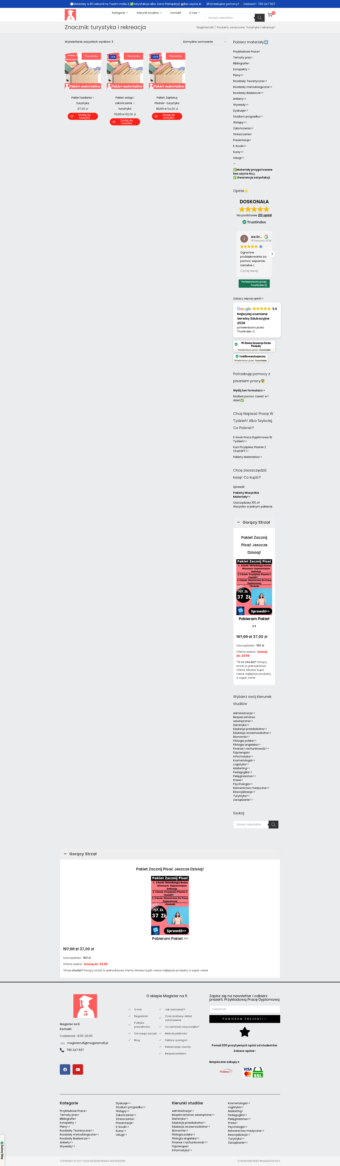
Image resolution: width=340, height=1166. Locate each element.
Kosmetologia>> (244, 760)
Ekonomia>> (241, 737)
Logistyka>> (241, 764)
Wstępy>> (240, 122)
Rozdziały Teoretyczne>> (250, 81)
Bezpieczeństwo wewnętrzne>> (244, 719)
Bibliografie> (241, 63)
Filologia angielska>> (247, 745)
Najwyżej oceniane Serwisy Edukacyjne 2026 (253, 318)
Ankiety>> (239, 99)
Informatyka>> (243, 756)
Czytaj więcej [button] (249, 271)
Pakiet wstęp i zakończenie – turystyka (125, 103)
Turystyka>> (241, 796)
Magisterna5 (205, 27)
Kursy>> (238, 152)
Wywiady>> (241, 105)
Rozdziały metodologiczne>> (252, 87)
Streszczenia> (242, 134)
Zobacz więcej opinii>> (248, 299)
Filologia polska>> (245, 741)
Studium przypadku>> (248, 116)
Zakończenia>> (243, 128)
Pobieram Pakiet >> (170, 938)
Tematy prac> (243, 57)
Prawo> (238, 780)
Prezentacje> (242, 140)
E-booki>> (240, 146)
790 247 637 (75, 1050)
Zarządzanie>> (243, 800)
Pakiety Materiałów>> (247, 457)
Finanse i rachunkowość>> (251, 749)
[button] (272, 254)
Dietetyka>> (241, 725)
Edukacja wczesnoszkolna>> (252, 733)
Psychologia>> (243, 784)
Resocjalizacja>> (244, 792)
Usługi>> (238, 158)
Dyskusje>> (240, 111)
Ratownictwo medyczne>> (251, 788)
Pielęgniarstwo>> (244, 776)
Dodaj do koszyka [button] (85, 116)
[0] (270, 14)
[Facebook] (65, 1069)
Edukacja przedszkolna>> (250, 729)
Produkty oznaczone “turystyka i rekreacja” (246, 27)
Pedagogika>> (242, 772)
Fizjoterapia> (241, 753)
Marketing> (235, 1111)
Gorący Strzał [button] (256, 522)
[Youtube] (78, 1069)
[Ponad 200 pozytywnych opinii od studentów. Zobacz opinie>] (245, 1032)
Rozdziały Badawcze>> (248, 93)
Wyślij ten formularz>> (249, 390)
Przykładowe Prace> (246, 52)
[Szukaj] (260, 18)
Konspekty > (241, 69)
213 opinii (265, 215)
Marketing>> (241, 768)
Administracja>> (244, 713)
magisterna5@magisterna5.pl (87, 1043)
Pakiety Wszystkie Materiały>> (246, 495)
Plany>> (238, 75)
